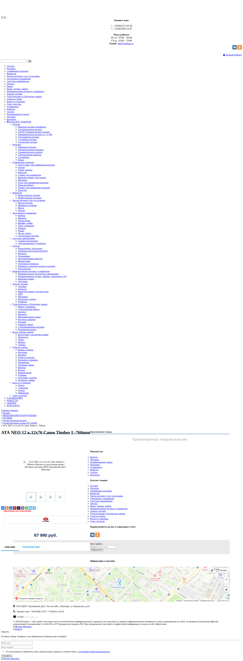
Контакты (95, 475)
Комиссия (95, 493)
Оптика (93, 503)
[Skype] (30, 508)
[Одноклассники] (239, 49)
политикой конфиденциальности (94, 651)
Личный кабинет (233, 55)
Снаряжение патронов (101, 491)
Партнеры (95, 465)
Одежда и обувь (97, 516)
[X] (18, 508)
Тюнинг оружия (98, 511)
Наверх (18, 629)
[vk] (234, 49)
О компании (96, 467)
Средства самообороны (101, 501)
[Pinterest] (14, 508)
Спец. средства (97, 521)
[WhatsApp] (26, 508)
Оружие (94, 486)
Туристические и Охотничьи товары (107, 514)
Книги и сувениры (99, 519)
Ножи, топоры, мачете (101, 506)
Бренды (93, 457)
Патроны (94, 488)
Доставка (94, 459)
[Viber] (22, 508)
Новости (94, 470)
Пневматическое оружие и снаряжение (109, 508)
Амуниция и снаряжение (102, 498)
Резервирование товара (101, 462)
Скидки (94, 472)
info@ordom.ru (125, 43)
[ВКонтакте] (2, 508)
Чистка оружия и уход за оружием (106, 496)
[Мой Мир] (10, 508)
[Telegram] (34, 508)
